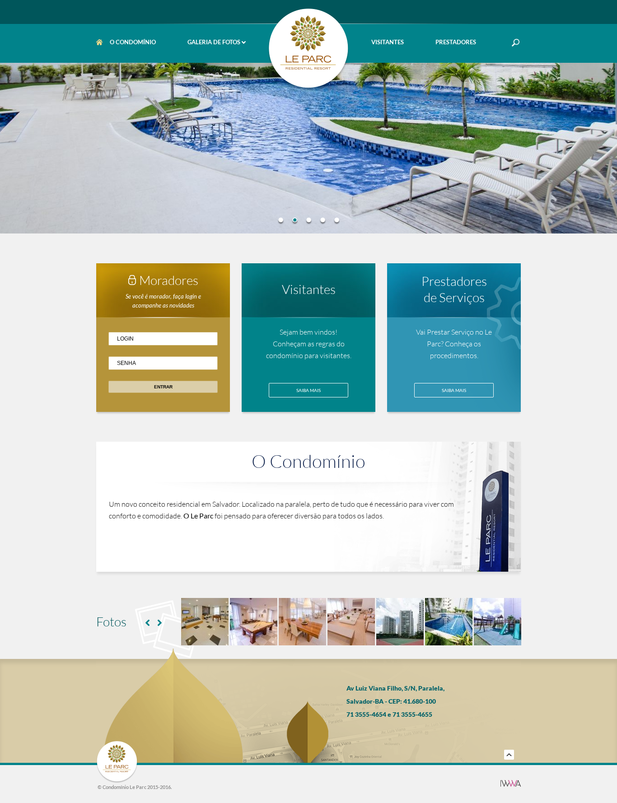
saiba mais (308, 390)
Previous (147, 623)
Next (160, 623)
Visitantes (387, 42)
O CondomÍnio (133, 42)
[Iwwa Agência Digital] (510, 784)
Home (101, 42)
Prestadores (455, 42)
